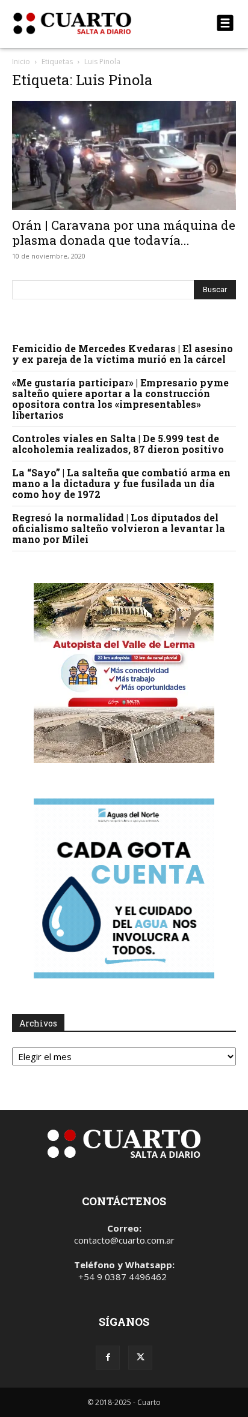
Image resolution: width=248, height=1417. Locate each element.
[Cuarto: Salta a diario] (90, 23)
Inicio (21, 61)
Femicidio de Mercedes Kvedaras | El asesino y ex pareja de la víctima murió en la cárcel (122, 353)
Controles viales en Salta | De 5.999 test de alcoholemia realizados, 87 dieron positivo (118, 443)
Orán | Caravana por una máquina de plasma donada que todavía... (123, 232)
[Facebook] (108, 1358)
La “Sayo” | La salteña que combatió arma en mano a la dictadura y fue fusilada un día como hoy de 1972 (121, 483)
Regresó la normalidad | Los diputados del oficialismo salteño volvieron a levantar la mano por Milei (118, 528)
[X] (140, 1358)
